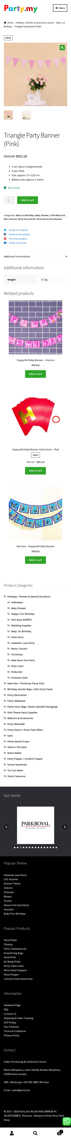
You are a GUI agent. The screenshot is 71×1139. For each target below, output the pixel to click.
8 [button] (35, 848)
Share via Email (17, 242)
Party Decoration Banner (49, 218)
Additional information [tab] (17, 256)
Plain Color (17, 666)
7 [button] (33, 848)
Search (35, 1133)
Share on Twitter (18, 230)
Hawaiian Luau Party (23, 643)
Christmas (17, 654)
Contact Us (10, 1013)
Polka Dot (16, 671)
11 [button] (44, 848)
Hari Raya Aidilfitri (21, 619)
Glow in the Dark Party (16, 905)
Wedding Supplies (21, 625)
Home (10, 22)
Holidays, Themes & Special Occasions (35, 22)
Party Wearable (16, 724)
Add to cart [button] (35, 374)
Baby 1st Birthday (25, 215)
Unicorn (8, 887)
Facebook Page (12, 1005)
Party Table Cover (14, 965)
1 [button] (15, 848)
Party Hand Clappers (15, 970)
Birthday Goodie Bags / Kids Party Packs (30, 689)
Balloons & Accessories (20, 718)
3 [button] (21, 848)
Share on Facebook (19, 234)
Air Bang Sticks (12, 961)
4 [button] (24, 848)
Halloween (17, 602)
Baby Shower (42, 215)
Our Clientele (11, 1026)
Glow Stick (10, 957)
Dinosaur (9, 892)
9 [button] (38, 848)
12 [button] (47, 848)
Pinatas (8, 944)
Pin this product (18, 238)
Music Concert (19, 648)
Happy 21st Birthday (23, 613)
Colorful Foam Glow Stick (18, 978)
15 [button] (56, 848)
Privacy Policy (11, 1035)
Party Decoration (27, 218)
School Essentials (17, 764)
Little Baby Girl (57, 215)
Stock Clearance (16, 776)
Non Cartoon (10, 218)
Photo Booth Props (18, 741)
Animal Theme (12, 883)
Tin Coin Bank (15, 770)
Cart (54, 1130)
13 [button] (50, 848)
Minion (8, 896)
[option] (36, 825)
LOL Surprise (11, 879)
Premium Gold (19, 677)
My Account (12, 1133)
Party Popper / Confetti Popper (25, 758)
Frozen (8, 900)
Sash (10, 735)
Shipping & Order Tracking (18, 1018)
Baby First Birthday (14, 913)
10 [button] (41, 848)
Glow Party (17, 637)
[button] (62, 47)
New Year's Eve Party (23, 660)
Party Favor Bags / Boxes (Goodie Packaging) (32, 706)
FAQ (6, 1009)
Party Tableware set (15, 948)
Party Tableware (16, 700)
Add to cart (27, 200)
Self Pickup (10, 1022)
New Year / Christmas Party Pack (25, 683)
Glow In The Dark (17, 747)
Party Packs (10, 940)
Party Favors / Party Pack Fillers (25, 729)
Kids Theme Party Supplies (22, 712)
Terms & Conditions (15, 1031)
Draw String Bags (13, 953)
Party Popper (11, 974)
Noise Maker (14, 753)
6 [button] (30, 848)
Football (9, 909)
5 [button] (27, 848)
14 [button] (53, 848)
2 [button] (18, 848)
